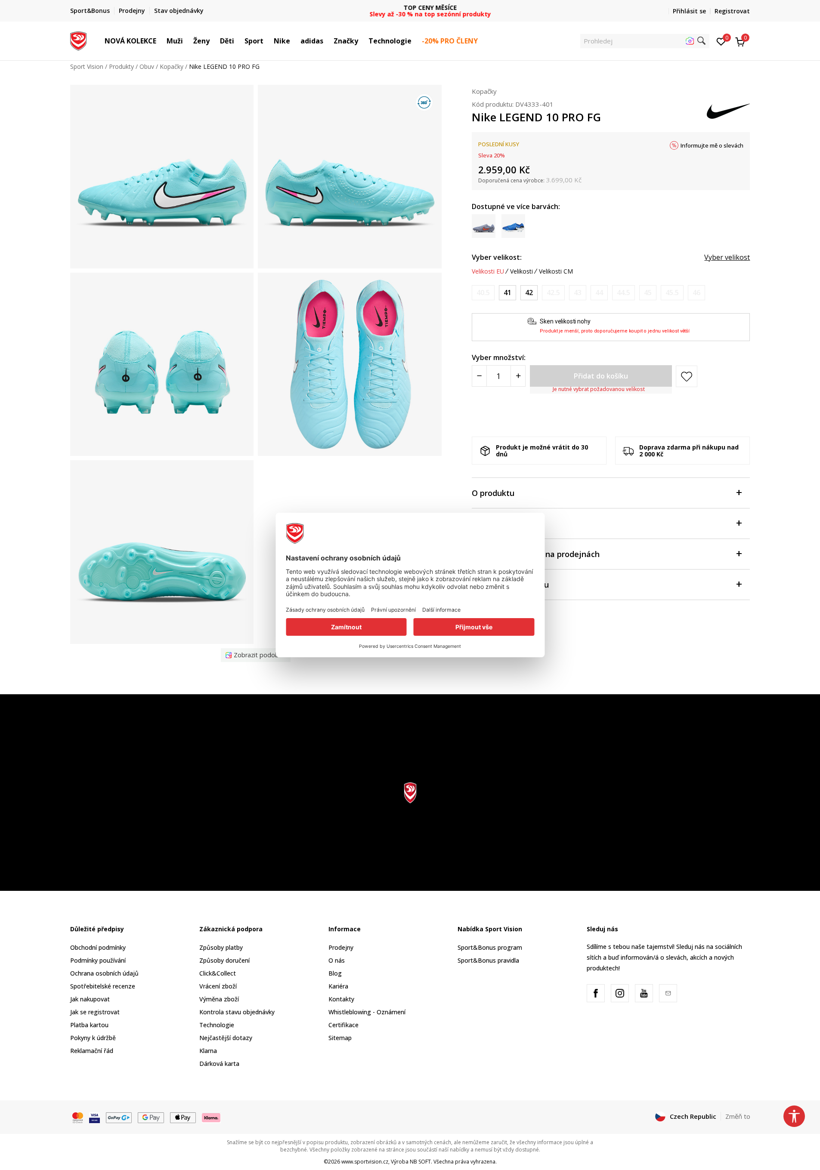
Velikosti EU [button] (488, 271)
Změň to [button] (737, 1116)
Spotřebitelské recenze (102, 986)
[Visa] (94, 1116)
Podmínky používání (98, 960)
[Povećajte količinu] (518, 376)
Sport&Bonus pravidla (488, 960)
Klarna (208, 1051)
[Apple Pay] (183, 1116)
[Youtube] (644, 993)
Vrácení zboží (218, 986)
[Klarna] (211, 1116)
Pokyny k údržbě (93, 1038)
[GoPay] (119, 1116)
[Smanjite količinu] (479, 376)
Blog (335, 973)
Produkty (121, 66)
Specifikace (493, 524)
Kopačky (171, 66)
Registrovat (732, 11)
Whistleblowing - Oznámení (366, 1012)
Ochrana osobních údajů (104, 973)
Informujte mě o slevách (712, 145)
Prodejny (340, 947)
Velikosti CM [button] (556, 271)
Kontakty (341, 999)
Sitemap (340, 1038)
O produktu (493, 493)
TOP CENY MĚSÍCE (410, 7)
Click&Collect (217, 973)
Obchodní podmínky (98, 947)
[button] (160, 40)
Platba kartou (89, 1025)
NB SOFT (420, 1161)
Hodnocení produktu (510, 585)
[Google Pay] (151, 1116)
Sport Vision (86, 66)
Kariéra (338, 986)
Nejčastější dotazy (225, 1038)
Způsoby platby (221, 947)
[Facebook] (595, 993)
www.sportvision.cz (364, 1161)
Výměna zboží (219, 999)
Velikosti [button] (521, 271)
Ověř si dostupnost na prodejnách (536, 554)
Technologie (216, 1025)
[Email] (668, 993)
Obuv (146, 66)
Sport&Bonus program (490, 947)
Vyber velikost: (497, 257)
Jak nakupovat (90, 999)
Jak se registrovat (95, 1012)
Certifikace (343, 1025)
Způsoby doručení (224, 960)
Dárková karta (219, 1063)
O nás (336, 960)
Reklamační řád (91, 1051)
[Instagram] (619, 993)
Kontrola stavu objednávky (237, 1012)
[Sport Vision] (78, 40)
